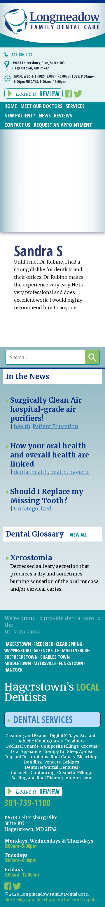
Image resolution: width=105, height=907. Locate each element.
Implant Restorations (26, 756)
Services (75, 106)
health (22, 426)
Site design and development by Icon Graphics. (51, 900)
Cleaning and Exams (26, 735)
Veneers (52, 762)
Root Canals (62, 756)
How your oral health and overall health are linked (49, 455)
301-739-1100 (22, 54)
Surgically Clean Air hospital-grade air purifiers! (46, 409)
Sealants (88, 735)
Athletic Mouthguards (40, 741)
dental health (31, 472)
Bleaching (87, 756)
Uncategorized (32, 508)
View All (78, 534)
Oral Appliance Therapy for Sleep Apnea (51, 751)
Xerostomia (31, 557)
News (45, 115)
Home (10, 106)
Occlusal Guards (22, 746)
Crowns (89, 746)
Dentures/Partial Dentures (51, 767)
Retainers (75, 741)
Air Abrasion (78, 777)
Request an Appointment (63, 124)
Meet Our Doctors (41, 106)
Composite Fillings (60, 746)
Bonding (33, 762)
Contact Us (17, 124)
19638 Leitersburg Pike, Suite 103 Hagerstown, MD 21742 (38, 65)
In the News (27, 376)
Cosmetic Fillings (74, 772)
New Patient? (19, 115)
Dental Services (43, 719)
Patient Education (55, 426)
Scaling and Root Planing (37, 777)
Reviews (63, 115)
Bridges (71, 762)
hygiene (79, 472)
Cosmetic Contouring (33, 772)
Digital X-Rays (64, 735)
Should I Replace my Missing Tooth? (46, 496)
